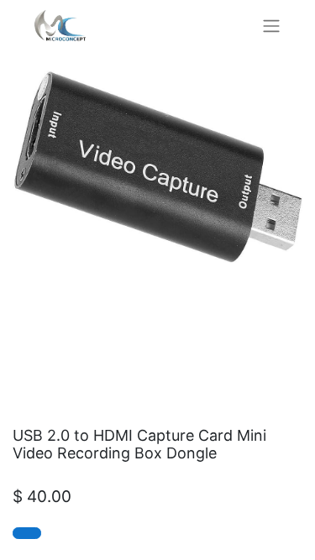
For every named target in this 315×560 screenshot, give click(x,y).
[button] (27, 533)
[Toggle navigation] (271, 25)
